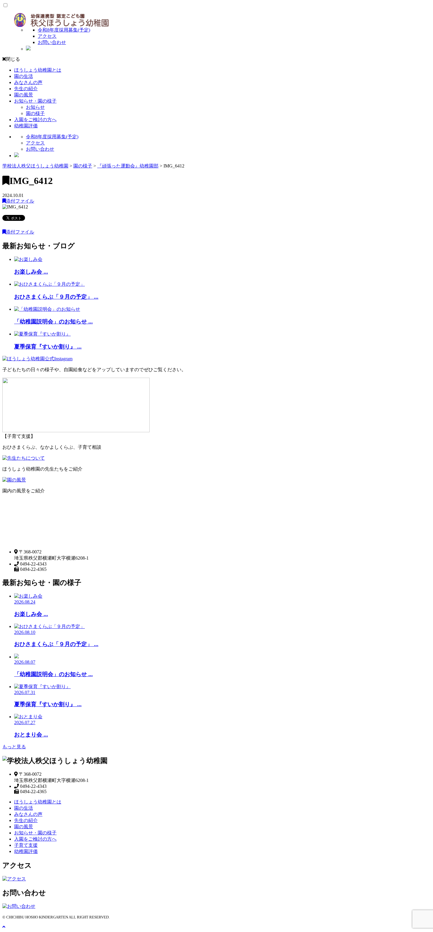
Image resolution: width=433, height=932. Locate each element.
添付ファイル (20, 200)
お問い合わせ (52, 42)
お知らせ (35, 107)
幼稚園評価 (26, 125)
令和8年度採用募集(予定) (64, 29)
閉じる (13, 59)
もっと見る (14, 746)
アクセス (47, 36)
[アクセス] (14, 878)
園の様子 (35, 113)
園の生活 (23, 76)
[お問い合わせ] (18, 906)
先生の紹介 (26, 88)
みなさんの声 (28, 82)
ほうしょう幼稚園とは (37, 70)
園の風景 (23, 94)
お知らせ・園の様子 (35, 100)
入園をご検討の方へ (35, 119)
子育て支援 (26, 845)
